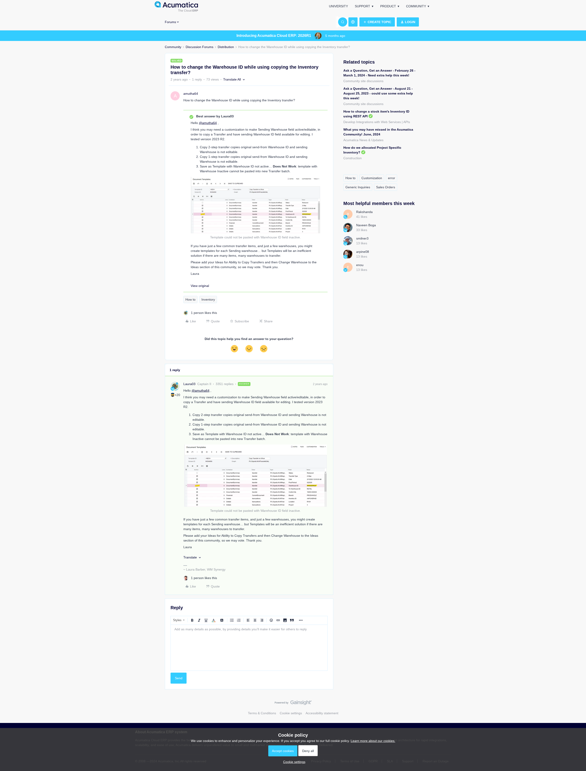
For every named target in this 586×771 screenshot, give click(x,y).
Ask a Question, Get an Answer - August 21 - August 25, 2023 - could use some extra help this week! (378, 93)
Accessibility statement (322, 713)
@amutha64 (208, 123)
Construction (352, 158)
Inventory (208, 299)
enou (360, 265)
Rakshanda (364, 212)
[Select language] (353, 22)
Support (362, 6)
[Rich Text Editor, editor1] (249, 648)
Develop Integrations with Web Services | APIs (376, 122)
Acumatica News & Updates (363, 140)
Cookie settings (291, 713)
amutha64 (190, 93)
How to (190, 299)
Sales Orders (385, 187)
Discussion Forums (199, 47)
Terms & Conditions (262, 713)
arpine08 (362, 251)
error (391, 178)
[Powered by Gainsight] (293, 703)
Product (388, 6)
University (338, 6)
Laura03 (189, 384)
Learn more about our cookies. (373, 741)
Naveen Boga (366, 225)
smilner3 (362, 238)
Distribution (226, 47)
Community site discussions (363, 81)
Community (416, 6)
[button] (377, 22)
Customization (371, 178)
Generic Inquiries (357, 187)
